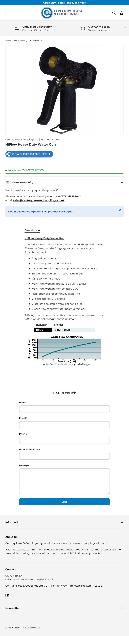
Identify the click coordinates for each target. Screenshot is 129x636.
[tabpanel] (64, 301)
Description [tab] (32, 230)
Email (22, 418)
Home (8, 41)
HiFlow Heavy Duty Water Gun (28, 41)
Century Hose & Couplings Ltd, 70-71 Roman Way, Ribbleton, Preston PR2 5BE (53, 585)
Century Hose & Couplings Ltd (21, 139)
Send (64, 501)
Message (24, 465)
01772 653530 (13, 575)
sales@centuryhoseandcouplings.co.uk (29, 579)
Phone (23, 433)
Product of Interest (30, 449)
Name (22, 402)
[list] (64, 90)
